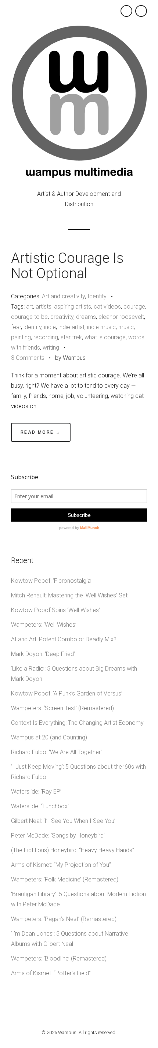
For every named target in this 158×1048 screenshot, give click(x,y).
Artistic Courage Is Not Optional (67, 265)
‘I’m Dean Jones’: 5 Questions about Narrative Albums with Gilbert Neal (69, 938)
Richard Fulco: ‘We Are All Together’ (56, 752)
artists (43, 306)
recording (45, 337)
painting (21, 337)
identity (33, 327)
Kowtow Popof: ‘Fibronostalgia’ (51, 580)
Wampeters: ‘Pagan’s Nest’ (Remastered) (63, 918)
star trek (71, 337)
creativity (61, 316)
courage (134, 306)
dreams (86, 316)
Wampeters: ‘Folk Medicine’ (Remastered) (64, 879)
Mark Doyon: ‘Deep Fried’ (43, 653)
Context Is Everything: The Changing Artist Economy (77, 722)
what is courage (105, 337)
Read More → (41, 432)
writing (51, 347)
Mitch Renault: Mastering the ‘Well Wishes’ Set (69, 595)
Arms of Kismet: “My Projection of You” (61, 864)
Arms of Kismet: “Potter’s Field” (51, 973)
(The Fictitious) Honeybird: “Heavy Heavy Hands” (72, 850)
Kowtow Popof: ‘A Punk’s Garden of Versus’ (66, 693)
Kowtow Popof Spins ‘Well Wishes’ (55, 610)
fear (16, 327)
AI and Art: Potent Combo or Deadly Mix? (63, 639)
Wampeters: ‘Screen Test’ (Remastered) (62, 708)
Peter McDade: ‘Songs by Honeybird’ (58, 835)
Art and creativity (63, 296)
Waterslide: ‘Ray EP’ (36, 791)
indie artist (71, 327)
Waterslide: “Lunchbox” (40, 806)
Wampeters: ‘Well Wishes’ (43, 624)
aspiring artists (72, 306)
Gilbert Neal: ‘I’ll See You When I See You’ (63, 820)
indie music (101, 327)
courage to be (29, 316)
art (29, 306)
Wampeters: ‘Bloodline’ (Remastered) (59, 958)
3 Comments (27, 357)
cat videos (107, 306)
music (126, 327)
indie (50, 327)
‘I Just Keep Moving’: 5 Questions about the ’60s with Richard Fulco (78, 771)
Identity (97, 296)
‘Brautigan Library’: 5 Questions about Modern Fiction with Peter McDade (78, 899)
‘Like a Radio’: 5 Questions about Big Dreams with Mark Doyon (74, 673)
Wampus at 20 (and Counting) (49, 737)
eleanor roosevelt (121, 316)
